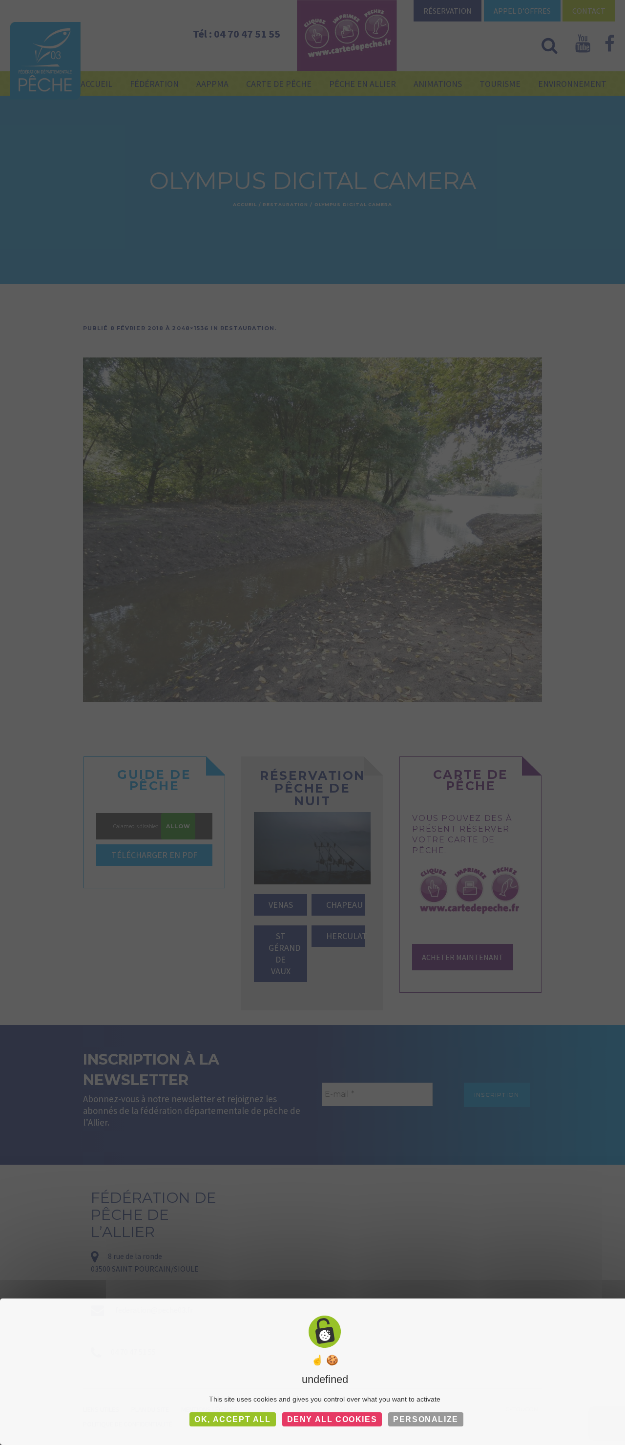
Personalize (425, 1419)
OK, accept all (232, 1419)
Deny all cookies (332, 1419)
